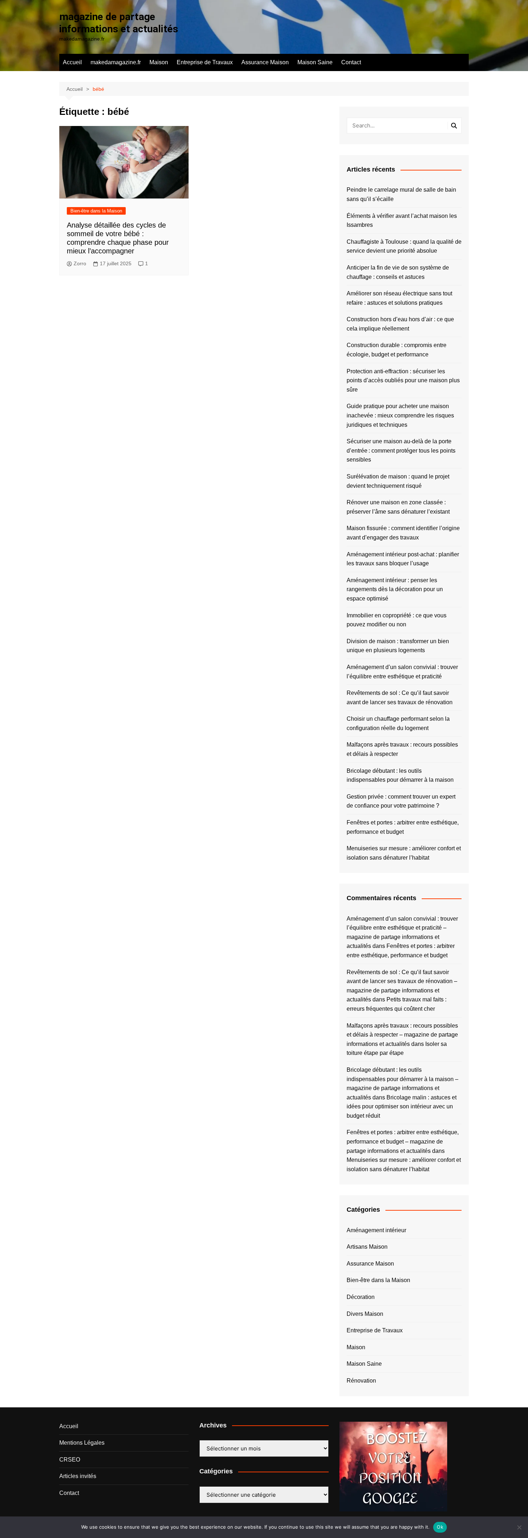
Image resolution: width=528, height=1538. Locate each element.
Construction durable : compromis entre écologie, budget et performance (396, 349)
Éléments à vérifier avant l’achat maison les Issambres (402, 220)
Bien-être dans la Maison (96, 211)
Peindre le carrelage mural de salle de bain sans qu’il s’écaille (401, 194)
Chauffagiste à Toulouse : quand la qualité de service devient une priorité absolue (404, 246)
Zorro (80, 263)
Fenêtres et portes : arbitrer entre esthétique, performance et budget (403, 827)
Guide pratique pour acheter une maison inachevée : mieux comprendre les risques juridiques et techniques (400, 415)
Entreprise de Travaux (205, 62)
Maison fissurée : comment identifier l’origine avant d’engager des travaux (403, 533)
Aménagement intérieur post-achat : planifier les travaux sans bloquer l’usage (403, 559)
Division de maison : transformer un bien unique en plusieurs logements (398, 646)
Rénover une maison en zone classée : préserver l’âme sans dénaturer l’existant (398, 507)
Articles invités (77, 1476)
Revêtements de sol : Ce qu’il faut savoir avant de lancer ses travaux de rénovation (400, 697)
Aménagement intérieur (376, 1230)
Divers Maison (365, 1314)
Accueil (72, 62)
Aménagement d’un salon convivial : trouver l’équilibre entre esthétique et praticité (402, 671)
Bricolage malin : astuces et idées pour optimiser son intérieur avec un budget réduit (402, 1106)
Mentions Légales (82, 1443)
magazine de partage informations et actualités (118, 23)
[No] (519, 1527)
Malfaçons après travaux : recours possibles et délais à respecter (402, 749)
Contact (351, 62)
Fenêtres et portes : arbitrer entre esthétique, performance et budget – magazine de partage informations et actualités (403, 1141)
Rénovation (361, 1381)
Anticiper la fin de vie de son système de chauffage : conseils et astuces (398, 272)
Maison (158, 62)
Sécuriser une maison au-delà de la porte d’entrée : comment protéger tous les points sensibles (401, 450)
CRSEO (69, 1460)
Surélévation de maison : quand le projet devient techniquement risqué (398, 481)
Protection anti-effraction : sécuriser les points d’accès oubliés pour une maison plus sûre (403, 380)
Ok (440, 1527)
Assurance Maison (265, 62)
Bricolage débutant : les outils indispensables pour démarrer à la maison (400, 775)
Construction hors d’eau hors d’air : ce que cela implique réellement (400, 324)
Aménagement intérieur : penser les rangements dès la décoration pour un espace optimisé (395, 589)
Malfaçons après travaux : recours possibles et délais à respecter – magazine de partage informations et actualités (402, 1035)
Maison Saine (315, 62)
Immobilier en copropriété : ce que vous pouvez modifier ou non (396, 620)
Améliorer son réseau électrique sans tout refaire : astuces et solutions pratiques (399, 298)
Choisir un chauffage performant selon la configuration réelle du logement (398, 723)
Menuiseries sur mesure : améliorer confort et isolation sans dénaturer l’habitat (404, 853)
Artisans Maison (367, 1247)
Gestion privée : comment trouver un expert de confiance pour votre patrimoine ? (401, 801)
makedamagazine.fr (116, 62)
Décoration (361, 1297)
